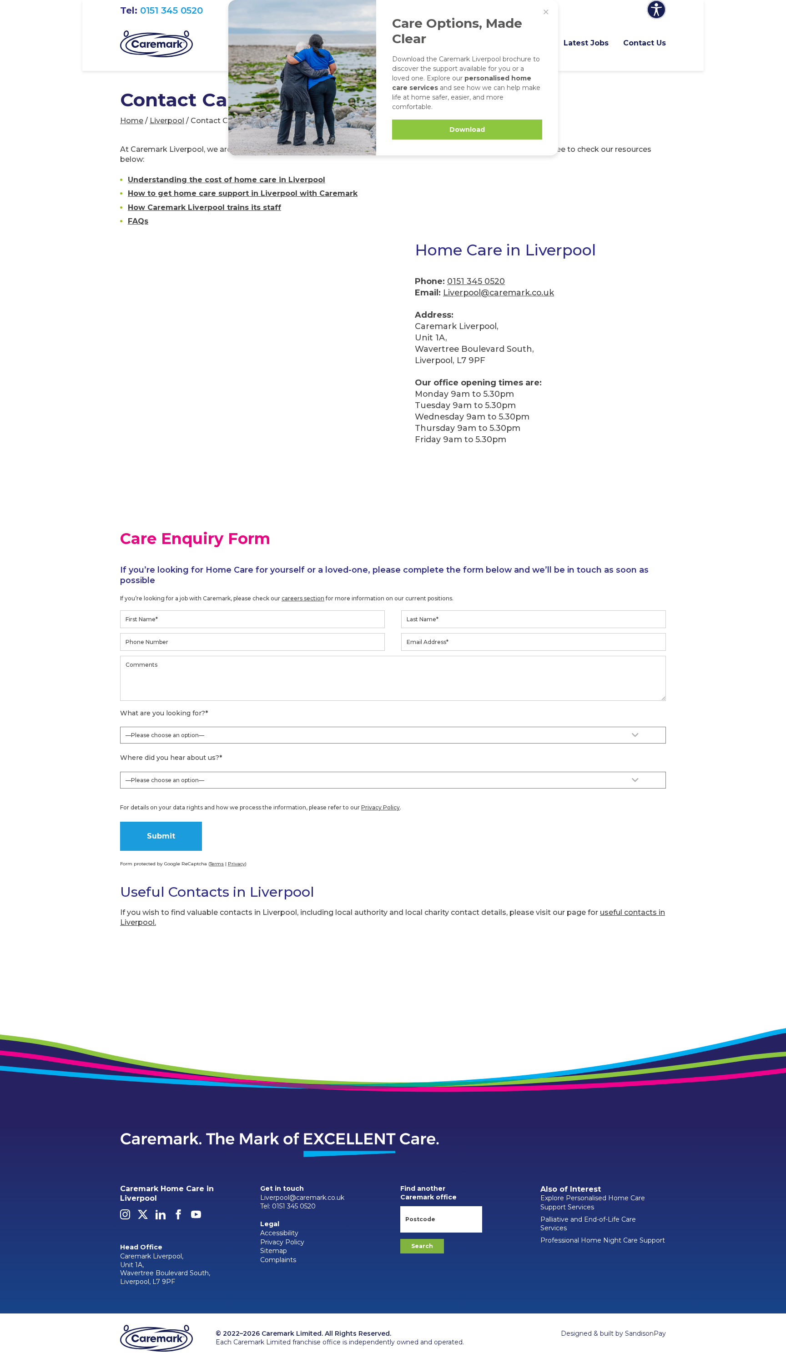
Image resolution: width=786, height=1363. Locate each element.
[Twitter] (143, 1217)
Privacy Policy (380, 807)
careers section (303, 598)
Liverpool (167, 120)
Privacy (236, 864)
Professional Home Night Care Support (602, 1240)
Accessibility (279, 1233)
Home (131, 120)
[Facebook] (178, 1217)
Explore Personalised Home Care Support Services (592, 1202)
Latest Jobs (586, 43)
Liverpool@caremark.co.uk (498, 292)
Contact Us (644, 43)
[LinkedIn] (161, 1217)
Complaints (278, 1260)
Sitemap (273, 1251)
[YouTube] (196, 1217)
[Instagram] (125, 1217)
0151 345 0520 (171, 10)
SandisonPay (645, 1333)
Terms (217, 864)
